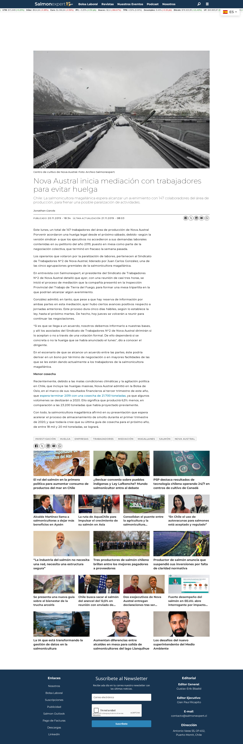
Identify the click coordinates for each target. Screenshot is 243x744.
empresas (81, 439)
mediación (125, 439)
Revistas (107, 4)
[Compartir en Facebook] (185, 218)
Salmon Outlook (54, 714)
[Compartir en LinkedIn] (196, 218)
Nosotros (168, 4)
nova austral (185, 439)
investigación (45, 439)
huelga (65, 439)
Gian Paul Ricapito (189, 702)
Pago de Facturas (54, 721)
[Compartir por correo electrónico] (201, 218)
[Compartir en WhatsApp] (206, 218)
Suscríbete (121, 723)
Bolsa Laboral (88, 4)
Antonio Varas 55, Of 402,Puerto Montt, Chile (189, 732)
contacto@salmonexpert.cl (189, 715)
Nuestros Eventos (130, 4)
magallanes (146, 439)
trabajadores (103, 439)
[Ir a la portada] (54, 4)
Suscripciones (54, 700)
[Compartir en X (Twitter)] (190, 218)
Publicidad (54, 707)
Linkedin (54, 734)
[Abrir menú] (207, 4)
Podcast (153, 4)
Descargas (54, 728)
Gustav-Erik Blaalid (189, 688)
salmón (164, 439)
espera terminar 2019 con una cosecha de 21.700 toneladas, (83, 395)
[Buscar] (199, 4)
